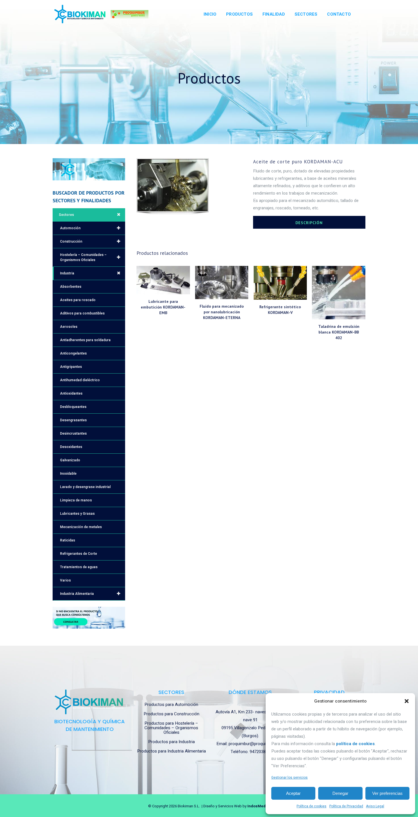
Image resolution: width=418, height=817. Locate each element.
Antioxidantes (71, 393)
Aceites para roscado (78, 300)
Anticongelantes (73, 353)
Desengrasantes (73, 420)
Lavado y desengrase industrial (85, 486)
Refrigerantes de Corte (78, 553)
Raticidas (67, 540)
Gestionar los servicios (289, 777)
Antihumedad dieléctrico (80, 380)
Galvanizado (70, 460)
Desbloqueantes (73, 406)
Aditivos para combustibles (82, 313)
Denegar (340, 793)
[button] (406, 701)
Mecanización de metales (81, 527)
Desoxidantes (71, 446)
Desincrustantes (73, 433)
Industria (67, 273)
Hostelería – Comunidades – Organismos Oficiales (83, 257)
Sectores (66, 214)
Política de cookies (311, 806)
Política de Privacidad (346, 806)
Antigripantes (71, 366)
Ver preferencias (387, 793)
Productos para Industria (171, 741)
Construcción (71, 241)
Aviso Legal (375, 806)
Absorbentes (70, 286)
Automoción (70, 228)
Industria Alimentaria (77, 593)
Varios (65, 580)
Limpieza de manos (76, 500)
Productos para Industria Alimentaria (171, 751)
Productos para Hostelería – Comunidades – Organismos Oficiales (171, 728)
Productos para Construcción (171, 714)
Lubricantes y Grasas (77, 513)
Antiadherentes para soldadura (85, 340)
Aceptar (293, 793)
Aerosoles (68, 326)
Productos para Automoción (171, 704)
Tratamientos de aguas (79, 567)
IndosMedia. (258, 806)
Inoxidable (68, 473)
